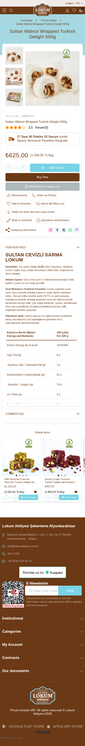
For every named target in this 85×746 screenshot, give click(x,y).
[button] (16, 475)
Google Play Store (26, 726)
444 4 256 (13, 553)
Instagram (50, 230)
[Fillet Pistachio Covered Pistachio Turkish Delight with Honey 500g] (21, 457)
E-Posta (77, 230)
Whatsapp (70, 230)
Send (70, 590)
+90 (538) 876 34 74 (19, 561)
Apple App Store (68, 726)
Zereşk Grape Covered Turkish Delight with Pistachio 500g (60, 481)
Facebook (57, 230)
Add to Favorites (35, 492)
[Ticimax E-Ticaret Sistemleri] (42, 732)
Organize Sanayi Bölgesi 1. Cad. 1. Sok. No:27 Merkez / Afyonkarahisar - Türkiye (39, 536)
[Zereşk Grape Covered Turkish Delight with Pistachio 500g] (61, 457)
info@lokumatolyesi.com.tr (23, 546)
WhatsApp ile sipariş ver (44, 186)
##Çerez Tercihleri (11, 737)
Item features (15, 247)
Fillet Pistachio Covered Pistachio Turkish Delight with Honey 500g (19, 481)
